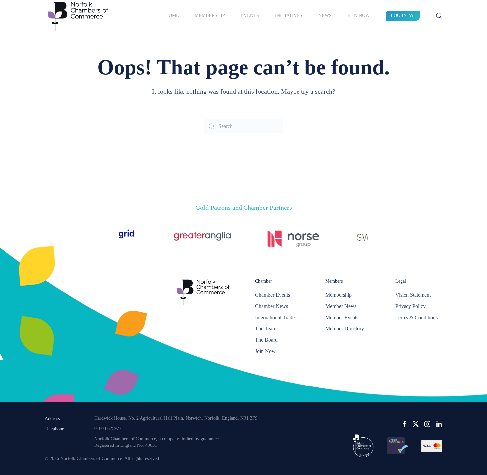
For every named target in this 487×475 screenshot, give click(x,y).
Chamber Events (272, 295)
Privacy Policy (410, 306)
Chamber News (271, 306)
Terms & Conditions (416, 317)
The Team (265, 328)
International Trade (275, 317)
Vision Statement (413, 295)
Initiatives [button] (288, 15)
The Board (266, 340)
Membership (338, 295)
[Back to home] (78, 15)
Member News (340, 306)
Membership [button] (210, 15)
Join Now (359, 15)
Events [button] (250, 15)
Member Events (341, 317)
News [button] (325, 15)
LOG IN (398, 15)
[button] (439, 15)
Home (172, 15)
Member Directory (344, 328)
